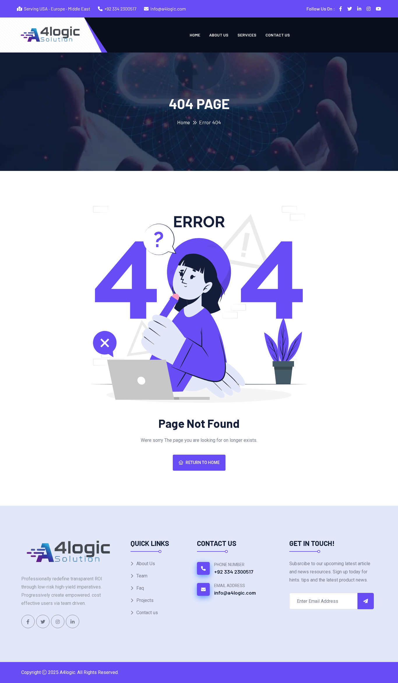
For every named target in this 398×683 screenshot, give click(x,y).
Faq (140, 588)
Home (195, 34)
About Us (218, 34)
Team (141, 576)
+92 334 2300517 (120, 8)
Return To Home (203, 462)
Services (246, 34)
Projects (145, 600)
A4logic (67, 672)
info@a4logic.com (168, 8)
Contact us (277, 34)
